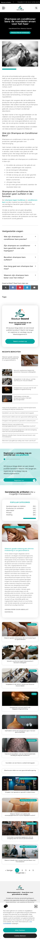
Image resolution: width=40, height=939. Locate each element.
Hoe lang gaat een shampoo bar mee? (20, 267)
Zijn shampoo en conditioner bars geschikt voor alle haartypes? (20, 248)
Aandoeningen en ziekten (16, 506)
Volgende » (21, 873)
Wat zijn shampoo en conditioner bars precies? (20, 238)
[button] (36, 906)
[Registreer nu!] (34, 480)
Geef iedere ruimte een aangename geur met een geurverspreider (22, 398)
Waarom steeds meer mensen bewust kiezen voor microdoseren (18, 436)
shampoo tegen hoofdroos (15, 200)
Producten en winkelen (20, 32)
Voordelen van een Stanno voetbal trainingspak (18, 413)
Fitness (8, 513)
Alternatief (10, 510)
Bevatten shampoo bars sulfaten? (20, 258)
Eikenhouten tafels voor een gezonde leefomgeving (19, 417)
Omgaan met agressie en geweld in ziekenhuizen (19, 420)
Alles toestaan (20, 930)
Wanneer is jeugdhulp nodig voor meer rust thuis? (19, 440)
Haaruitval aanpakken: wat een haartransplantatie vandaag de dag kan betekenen (19, 408)
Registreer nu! (19, 480)
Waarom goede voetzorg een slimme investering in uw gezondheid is (10, 358)
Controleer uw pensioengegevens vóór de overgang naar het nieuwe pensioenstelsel (19, 430)
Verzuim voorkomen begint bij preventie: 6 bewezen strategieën (25, 371)
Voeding (9, 515)
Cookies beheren (20, 936)
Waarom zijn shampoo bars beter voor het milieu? (20, 276)
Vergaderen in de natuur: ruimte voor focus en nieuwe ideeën (21, 2)
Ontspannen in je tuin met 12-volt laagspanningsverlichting (25, 388)
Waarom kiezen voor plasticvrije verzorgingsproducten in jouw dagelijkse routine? (18, 425)
